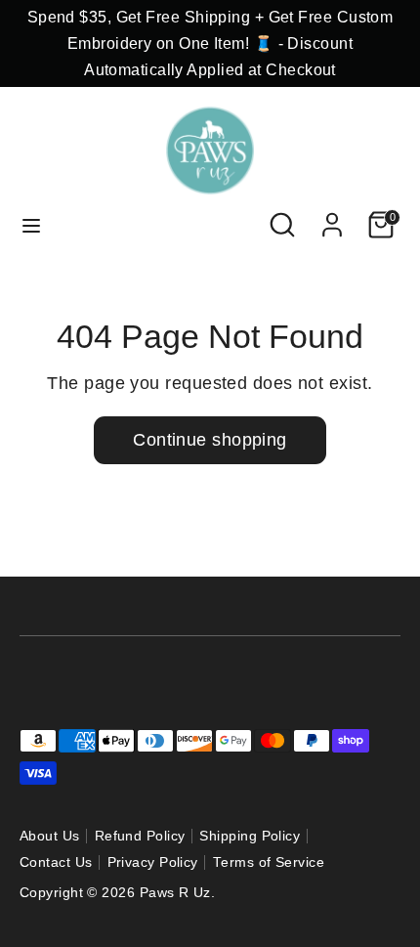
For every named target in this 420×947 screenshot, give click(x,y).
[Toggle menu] (31, 224)
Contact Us (56, 862)
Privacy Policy (152, 862)
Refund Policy (140, 836)
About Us (50, 836)
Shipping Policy (249, 836)
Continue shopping (210, 440)
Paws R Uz (175, 892)
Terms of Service (268, 862)
